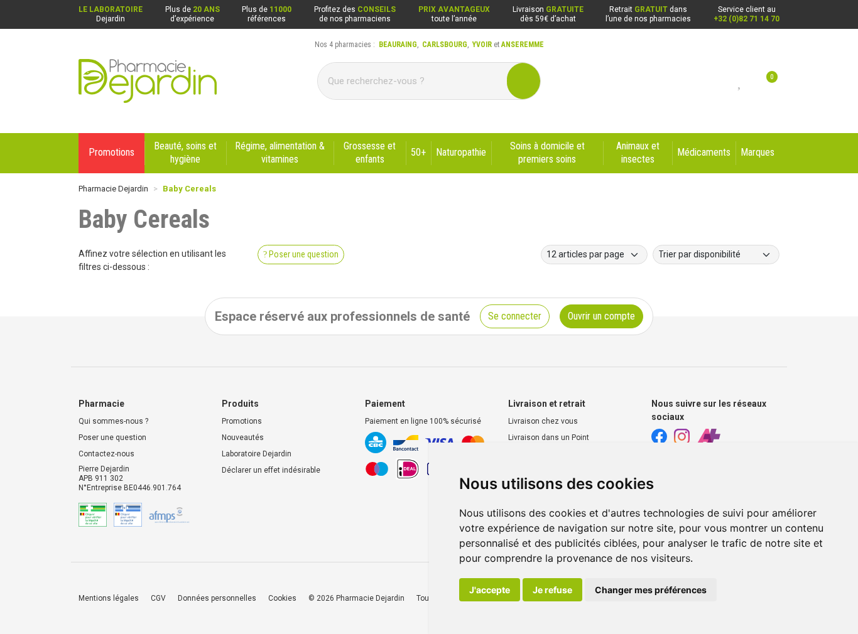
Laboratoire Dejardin (256, 453)
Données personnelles (217, 598)
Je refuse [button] (552, 589)
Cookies (282, 598)
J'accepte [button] (489, 589)
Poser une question (112, 437)
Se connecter (514, 316)
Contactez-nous (106, 453)
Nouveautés (243, 437)
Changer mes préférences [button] (651, 589)
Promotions (242, 421)
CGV (158, 598)
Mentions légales (109, 598)
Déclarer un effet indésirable (271, 470)
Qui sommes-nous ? (113, 421)
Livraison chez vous (543, 421)
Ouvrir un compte (601, 316)
